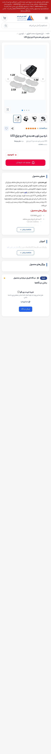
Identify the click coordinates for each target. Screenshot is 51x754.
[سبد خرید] (5, 18)
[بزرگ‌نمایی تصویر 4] (25, 79)
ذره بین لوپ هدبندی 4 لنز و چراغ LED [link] (36, 37)
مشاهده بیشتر (26, 229)
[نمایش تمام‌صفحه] (8, 109)
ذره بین (21, 33)
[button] (28, 110)
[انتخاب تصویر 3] (26, 119)
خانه (47, 33)
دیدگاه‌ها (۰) (43, 128)
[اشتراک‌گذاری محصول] (12, 128)
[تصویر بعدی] (8, 79)
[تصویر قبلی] (43, 79)
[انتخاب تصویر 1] (43, 119)
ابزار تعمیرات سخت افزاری (35, 33)
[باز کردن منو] (46, 18)
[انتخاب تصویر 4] (17, 119)
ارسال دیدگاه (25, 309)
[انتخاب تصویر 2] (34, 119)
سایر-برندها (17, 141)
